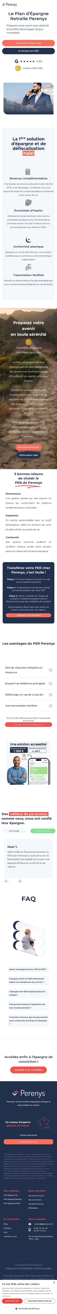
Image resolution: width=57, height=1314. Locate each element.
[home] (9, 4)
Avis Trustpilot (43, 831)
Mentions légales (42, 1268)
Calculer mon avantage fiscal (28, 724)
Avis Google (14, 831)
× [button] (54, 1283)
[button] (52, 5)
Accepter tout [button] (12, 1301)
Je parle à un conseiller (28, 1069)
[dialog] (28, 1297)
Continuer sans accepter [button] (39, 1301)
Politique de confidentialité (19, 1268)
